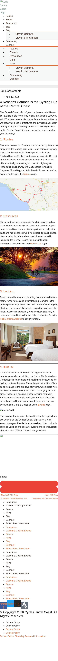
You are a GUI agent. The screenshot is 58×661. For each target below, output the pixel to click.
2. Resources (9, 216)
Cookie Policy (13, 626)
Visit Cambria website (11, 319)
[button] (29, 83)
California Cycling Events (18, 505)
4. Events (6, 366)
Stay (8, 30)
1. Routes (6, 139)
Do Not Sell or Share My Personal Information (22, 636)
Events (41, 405)
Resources (11, 23)
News (8, 513)
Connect (14, 78)
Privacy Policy (13, 622)
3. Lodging (7, 291)
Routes (27, 174)
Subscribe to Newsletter (17, 523)
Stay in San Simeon (26, 37)
